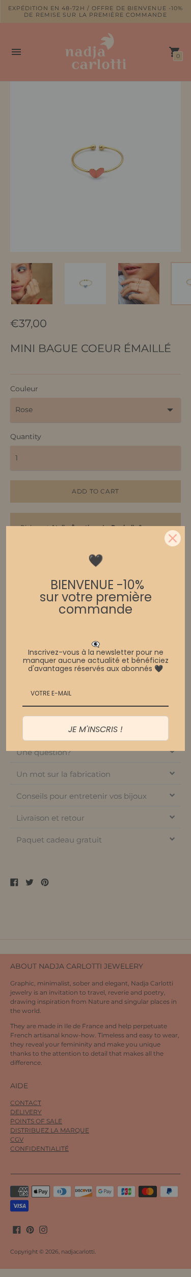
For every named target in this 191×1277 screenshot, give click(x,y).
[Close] (172, 538)
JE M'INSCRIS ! (95, 729)
